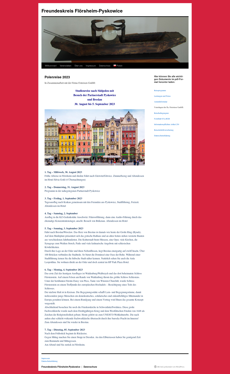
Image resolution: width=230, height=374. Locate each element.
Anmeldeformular (160, 101)
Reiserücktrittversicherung (164, 130)
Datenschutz (104, 65)
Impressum (91, 65)
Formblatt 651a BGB (162, 118)
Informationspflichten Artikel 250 (166, 124)
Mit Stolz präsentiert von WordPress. (171, 366)
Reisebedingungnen (161, 113)
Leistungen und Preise (162, 96)
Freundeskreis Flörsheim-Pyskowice (82, 10)
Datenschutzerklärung (162, 135)
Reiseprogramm (160, 90)
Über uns (78, 65)
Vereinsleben (65, 65)
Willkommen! (51, 65)
